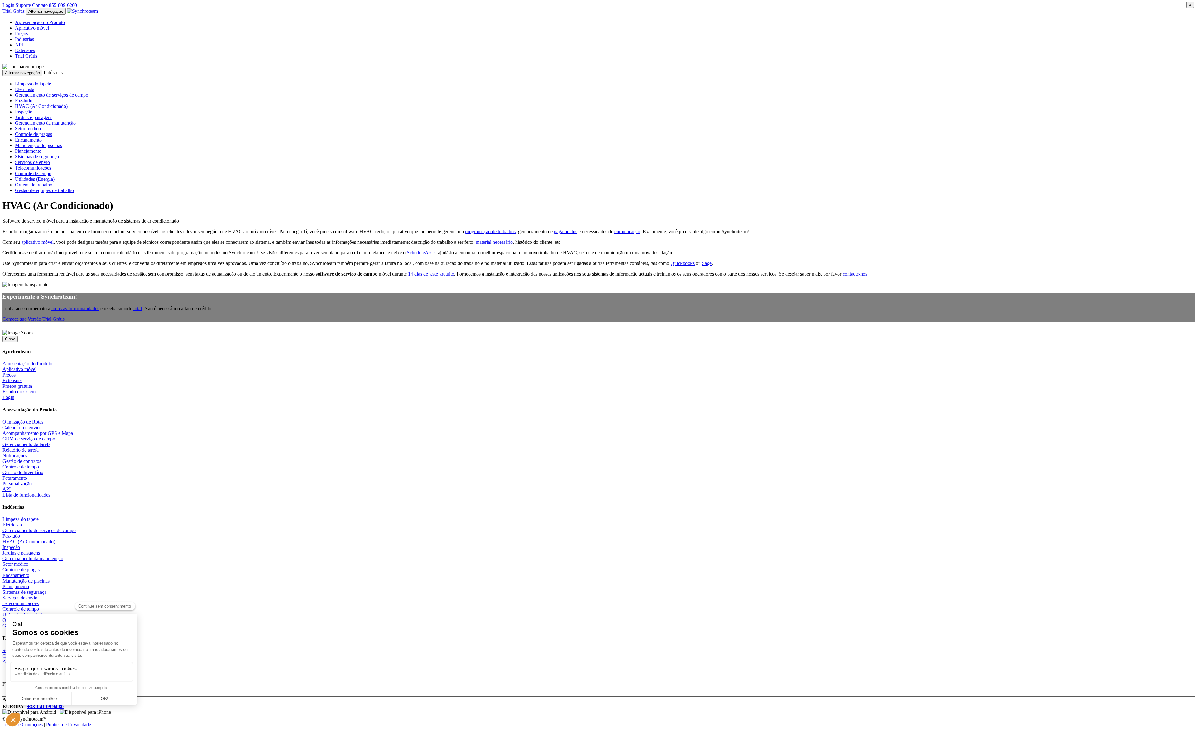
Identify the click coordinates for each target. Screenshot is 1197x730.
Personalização (17, 483)
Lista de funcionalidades (26, 494)
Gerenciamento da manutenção (32, 558)
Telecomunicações (20, 603)
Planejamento (15, 586)
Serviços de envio (19, 597)
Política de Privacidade (68, 724)
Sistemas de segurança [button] (37, 156)
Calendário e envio (21, 427)
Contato (40, 5)
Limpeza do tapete (20, 519)
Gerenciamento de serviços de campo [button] (51, 95)
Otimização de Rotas (22, 422)
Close (10, 339)
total (137, 308)
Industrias (24, 39)
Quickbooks (683, 263)
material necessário (494, 242)
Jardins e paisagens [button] (33, 117)
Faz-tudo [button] (23, 100)
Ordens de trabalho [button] (33, 184)
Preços (21, 33)
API (19, 44)
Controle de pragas (21, 569)
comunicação (627, 231)
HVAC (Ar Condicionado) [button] (41, 106)
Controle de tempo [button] (33, 173)
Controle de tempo (20, 466)
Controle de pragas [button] (33, 134)
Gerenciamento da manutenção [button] (45, 123)
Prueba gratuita (17, 386)
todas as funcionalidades (75, 308)
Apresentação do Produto (40, 22)
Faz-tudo (11, 536)
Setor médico (15, 564)
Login (8, 5)
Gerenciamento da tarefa (26, 444)
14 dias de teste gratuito (431, 273)
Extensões (25, 50)
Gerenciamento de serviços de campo (39, 530)
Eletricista (12, 524)
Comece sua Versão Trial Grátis (33, 319)
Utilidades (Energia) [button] (35, 179)
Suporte (23, 5)
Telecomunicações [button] (33, 167)
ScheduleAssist (422, 252)
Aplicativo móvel (32, 28)
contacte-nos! (856, 273)
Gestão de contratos (21, 461)
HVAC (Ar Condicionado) (28, 541)
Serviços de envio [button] (32, 162)
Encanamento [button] (28, 139)
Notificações (14, 455)
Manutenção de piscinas (26, 581)
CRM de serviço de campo (28, 438)
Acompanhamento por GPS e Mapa (37, 433)
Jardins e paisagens (21, 552)
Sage (707, 263)
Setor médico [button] (28, 128)
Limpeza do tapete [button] (33, 83)
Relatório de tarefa (20, 450)
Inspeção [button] (23, 111)
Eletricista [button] (24, 89)
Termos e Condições (22, 724)
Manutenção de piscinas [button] (38, 145)
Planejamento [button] (28, 151)
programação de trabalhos (490, 231)
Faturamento (14, 478)
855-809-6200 (63, 5)
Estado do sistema (20, 391)
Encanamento (15, 575)
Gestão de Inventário (22, 472)
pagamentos (565, 231)
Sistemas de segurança (24, 592)
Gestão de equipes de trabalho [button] (44, 190)
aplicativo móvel (37, 242)
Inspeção (11, 547)
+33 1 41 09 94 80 (45, 706)
